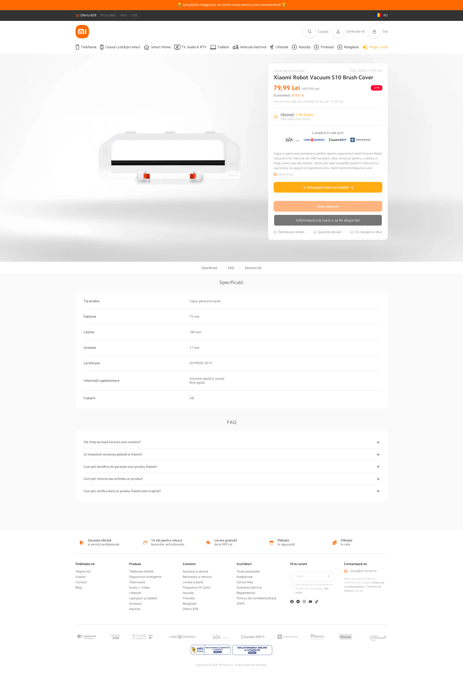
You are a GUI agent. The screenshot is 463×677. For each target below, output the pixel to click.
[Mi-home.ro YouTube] (310, 602)
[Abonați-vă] (329, 576)
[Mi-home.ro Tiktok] (316, 602)
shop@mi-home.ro (363, 571)
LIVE (134, 15)
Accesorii (135, 603)
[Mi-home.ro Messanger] (298, 602)
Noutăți (134, 609)
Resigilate (189, 603)
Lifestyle (135, 592)
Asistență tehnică (249, 587)
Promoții (189, 598)
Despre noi (83, 571)
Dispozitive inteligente (145, 576)
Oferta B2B (190, 609)
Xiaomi (80, 576)
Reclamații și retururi (197, 576)
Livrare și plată (193, 582)
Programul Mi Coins (196, 587)
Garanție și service (195, 571)
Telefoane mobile (141, 571)
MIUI (123, 15)
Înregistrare (245, 576)
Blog (79, 587)
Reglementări (246, 592)
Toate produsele (248, 571)
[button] (318, 32)
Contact (81, 582)
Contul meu (245, 582)
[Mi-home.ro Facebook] (292, 602)
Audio (133, 587)
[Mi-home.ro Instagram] (304, 602)
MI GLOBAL (108, 15)
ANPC (241, 603)
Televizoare (137, 582)
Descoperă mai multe (295, 119)
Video (145, 587)
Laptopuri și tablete (143, 598)
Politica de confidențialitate (256, 598)
